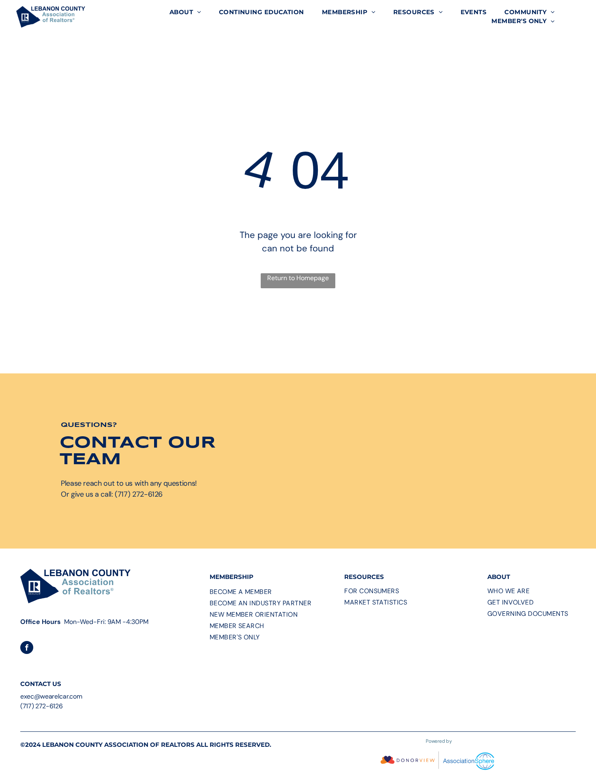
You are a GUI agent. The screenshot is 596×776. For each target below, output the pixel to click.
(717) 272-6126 (41, 706)
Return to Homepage (298, 278)
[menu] (578, 16)
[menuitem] (185, 12)
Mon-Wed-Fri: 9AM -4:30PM (106, 621)
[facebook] (26, 648)
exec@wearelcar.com (51, 696)
